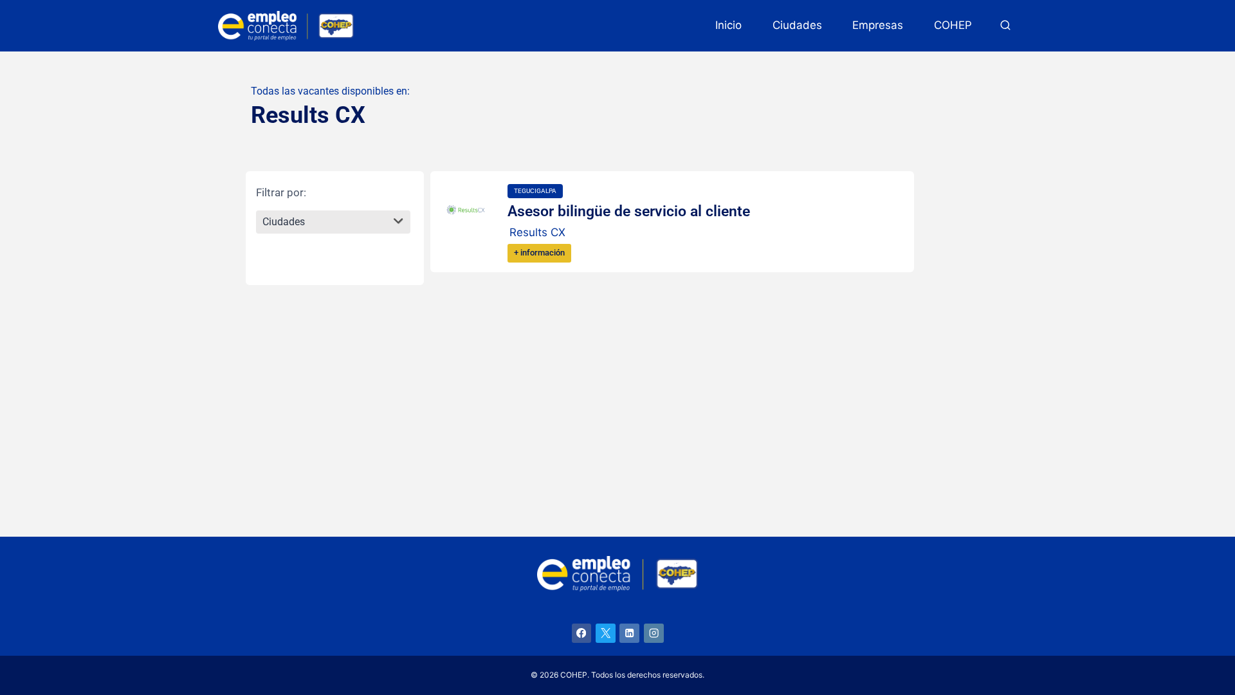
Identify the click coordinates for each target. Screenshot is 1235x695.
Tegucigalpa (535, 190)
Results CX (537, 232)
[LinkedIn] (629, 634)
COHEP (953, 25)
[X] (606, 634)
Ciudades (797, 25)
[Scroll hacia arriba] (1202, 648)
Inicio (728, 25)
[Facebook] (582, 634)
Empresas (877, 25)
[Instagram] (654, 634)
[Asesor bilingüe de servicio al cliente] (466, 210)
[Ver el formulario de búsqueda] (1005, 25)
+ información (539, 252)
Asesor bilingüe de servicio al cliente (629, 211)
